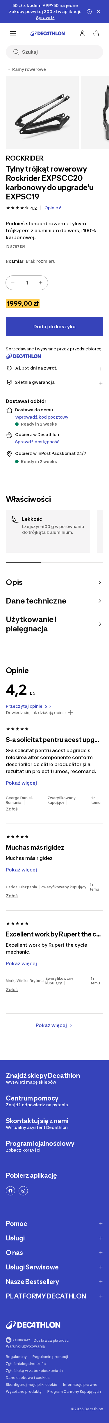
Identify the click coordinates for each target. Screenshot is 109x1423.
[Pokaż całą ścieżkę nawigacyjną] (8, 69)
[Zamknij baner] (98, 11)
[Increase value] (41, 283)
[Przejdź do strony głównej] (47, 33)
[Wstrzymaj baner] (89, 11)
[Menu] (13, 33)
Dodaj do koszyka (54, 326)
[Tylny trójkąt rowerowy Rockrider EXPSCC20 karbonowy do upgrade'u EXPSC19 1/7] (42, 112)
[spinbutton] (27, 283)
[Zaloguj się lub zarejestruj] (82, 33)
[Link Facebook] (10, 1190)
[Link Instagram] (23, 1190)
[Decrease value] (13, 283)
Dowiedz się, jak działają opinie (36, 712)
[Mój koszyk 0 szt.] (96, 33)
